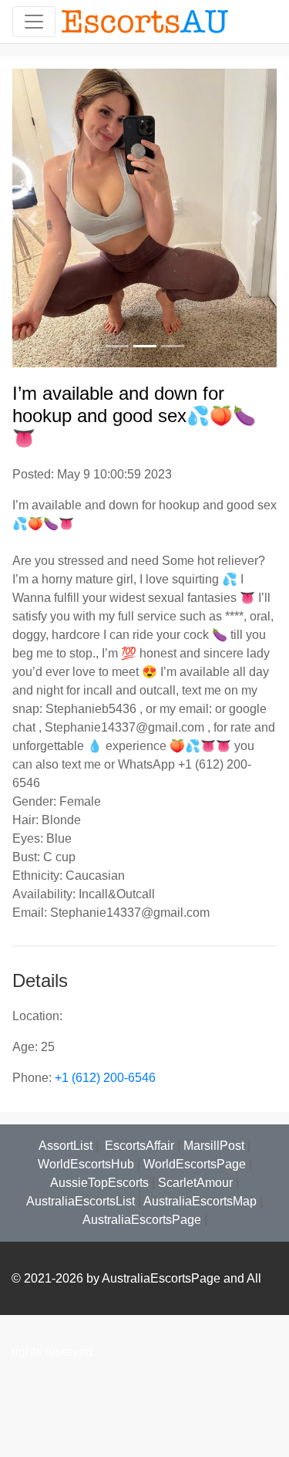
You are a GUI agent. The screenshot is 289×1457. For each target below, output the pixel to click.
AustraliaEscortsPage (141, 1219)
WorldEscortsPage (194, 1164)
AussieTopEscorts (99, 1182)
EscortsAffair (138, 1145)
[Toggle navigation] (33, 21)
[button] (32, 218)
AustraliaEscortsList (80, 1201)
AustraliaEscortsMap (200, 1201)
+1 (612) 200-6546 (105, 1077)
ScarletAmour (195, 1182)
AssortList (65, 1145)
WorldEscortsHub (86, 1164)
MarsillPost (213, 1145)
